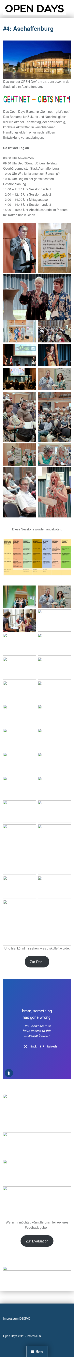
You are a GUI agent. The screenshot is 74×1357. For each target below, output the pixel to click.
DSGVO (24, 1318)
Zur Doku (37, 961)
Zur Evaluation (37, 1240)
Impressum (11, 1318)
